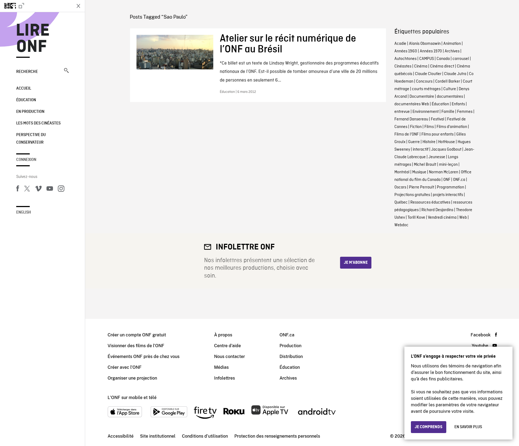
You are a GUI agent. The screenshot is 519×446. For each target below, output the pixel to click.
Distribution (291, 356)
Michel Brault (425, 164)
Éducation (26, 100)
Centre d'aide (227, 345)
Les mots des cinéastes (38, 123)
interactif (420, 149)
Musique (419, 172)
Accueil (23, 88)
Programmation (450, 187)
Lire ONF (32, 39)
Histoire (428, 142)
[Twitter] (27, 189)
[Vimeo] (38, 189)
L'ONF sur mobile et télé (132, 397)
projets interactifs (448, 195)
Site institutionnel (157, 436)
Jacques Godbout (446, 149)
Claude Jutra (455, 74)
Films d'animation (452, 127)
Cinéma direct (442, 66)
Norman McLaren (443, 172)
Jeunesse (436, 157)
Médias (221, 367)
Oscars (400, 187)
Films (429, 127)
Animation (452, 43)
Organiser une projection (132, 378)
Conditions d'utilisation (205, 436)
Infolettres (224, 378)
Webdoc (401, 225)
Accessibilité (121, 436)
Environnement (425, 111)
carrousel (461, 59)
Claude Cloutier (428, 74)
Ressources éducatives (430, 202)
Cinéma (420, 66)
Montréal (402, 172)
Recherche (27, 72)
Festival (437, 119)
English (23, 212)
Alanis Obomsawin (425, 43)
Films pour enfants (437, 134)
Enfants (458, 104)
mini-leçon (448, 164)
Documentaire (422, 96)
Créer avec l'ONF (125, 367)
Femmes (465, 111)
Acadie (400, 43)
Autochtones (405, 59)
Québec (401, 202)
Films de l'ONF (406, 134)
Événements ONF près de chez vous (143, 356)
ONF (446, 180)
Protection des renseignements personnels (277, 436)
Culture (449, 89)
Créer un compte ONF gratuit (137, 334)
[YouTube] (49, 189)
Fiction (416, 127)
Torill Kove (416, 217)
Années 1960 (405, 51)
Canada (443, 59)
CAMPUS (426, 59)
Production (290, 345)
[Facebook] (17, 189)
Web (463, 217)
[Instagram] (61, 189)
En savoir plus (468, 427)
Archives (452, 51)
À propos (223, 334)
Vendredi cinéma (442, 217)
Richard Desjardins (437, 210)
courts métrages (426, 89)
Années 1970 (431, 51)
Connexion (26, 160)
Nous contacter (229, 356)
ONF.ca (459, 180)
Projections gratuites (412, 195)
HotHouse (446, 142)
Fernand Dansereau (411, 119)
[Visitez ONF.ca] (35, 6)
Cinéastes (402, 66)
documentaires (450, 96)
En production (30, 112)
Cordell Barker (447, 81)
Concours (424, 81)
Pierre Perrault (421, 187)
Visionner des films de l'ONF (136, 345)
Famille (447, 111)
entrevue (402, 111)
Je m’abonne (356, 263)
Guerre (414, 142)
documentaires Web (411, 104)
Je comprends (429, 427)
